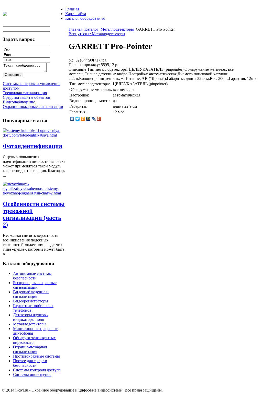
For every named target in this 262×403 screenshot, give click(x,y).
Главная (72, 9)
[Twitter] (77, 118)
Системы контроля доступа (37, 370)
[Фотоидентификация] (35, 135)
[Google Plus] (99, 118)
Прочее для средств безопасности (30, 363)
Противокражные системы (36, 356)
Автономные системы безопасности (32, 275)
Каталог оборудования (85, 18)
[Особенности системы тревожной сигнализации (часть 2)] (35, 193)
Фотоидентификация (32, 146)
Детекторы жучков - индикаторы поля (30, 317)
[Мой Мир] (88, 118)
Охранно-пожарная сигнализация (30, 349)
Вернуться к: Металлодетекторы (97, 34)
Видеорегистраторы (30, 301)
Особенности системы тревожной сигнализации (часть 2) (34, 214)
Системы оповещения (32, 374)
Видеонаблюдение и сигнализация (31, 294)
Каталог (91, 29)
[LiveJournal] (93, 118)
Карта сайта (75, 13)
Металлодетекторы (29, 324)
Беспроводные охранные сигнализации (35, 284)
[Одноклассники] (83, 118)
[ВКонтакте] (72, 118)
